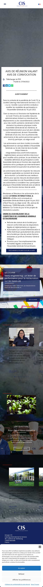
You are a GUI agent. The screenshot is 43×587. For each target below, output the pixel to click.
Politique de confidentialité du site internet (17, 584)
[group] (21, 404)
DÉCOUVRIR (33, 300)
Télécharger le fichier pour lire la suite (21, 250)
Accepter (21, 568)
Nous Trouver (35, 584)
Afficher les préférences (22, 580)
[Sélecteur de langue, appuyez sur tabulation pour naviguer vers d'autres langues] (39, 4)
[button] (40, 547)
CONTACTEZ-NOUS (21, 449)
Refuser (21, 574)
